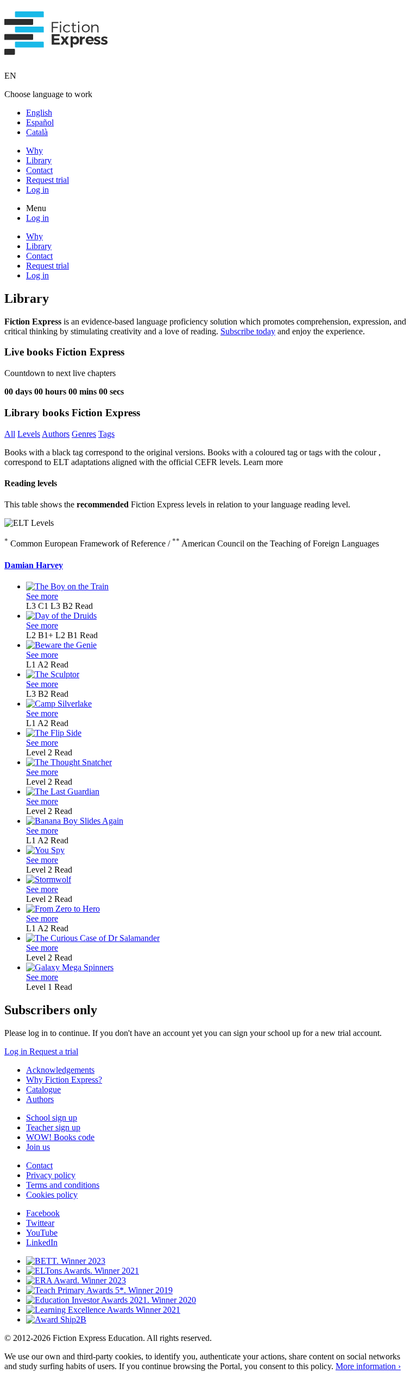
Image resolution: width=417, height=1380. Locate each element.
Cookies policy (52, 1194)
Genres (84, 433)
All (9, 433)
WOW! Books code (60, 1137)
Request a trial (53, 1051)
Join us (38, 1147)
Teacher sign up (53, 1127)
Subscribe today (247, 331)
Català (37, 132)
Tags (106, 433)
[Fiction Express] (56, 49)
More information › (368, 1366)
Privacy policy (50, 1175)
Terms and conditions (62, 1185)
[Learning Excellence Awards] (103, 1309)
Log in (37, 189)
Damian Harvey (33, 565)
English (39, 112)
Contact (39, 170)
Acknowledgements (60, 1069)
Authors (56, 433)
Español (40, 122)
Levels (28, 433)
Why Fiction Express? (64, 1079)
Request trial (47, 180)
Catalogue (43, 1089)
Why (34, 150)
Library (39, 160)
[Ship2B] (56, 1319)
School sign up (51, 1117)
